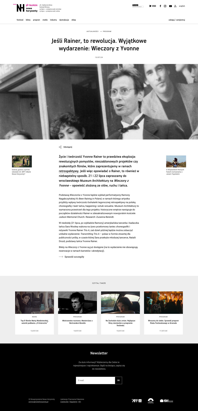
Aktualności (93, 31)
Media (45, 20)
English (182, 6)
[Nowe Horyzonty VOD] (152, 6)
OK (118, 380)
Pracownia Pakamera (76, 399)
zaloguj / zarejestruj (177, 20)
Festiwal (20, 20)
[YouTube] (170, 7)
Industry (53, 20)
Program (36, 20)
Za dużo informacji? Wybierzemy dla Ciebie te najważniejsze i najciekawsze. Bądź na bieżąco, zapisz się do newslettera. (99, 365)
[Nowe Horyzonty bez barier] (175, 7)
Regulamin (73, 402)
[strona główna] (40, 8)
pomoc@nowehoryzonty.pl (38, 402)
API (79, 402)
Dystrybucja (64, 20)
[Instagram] (165, 7)
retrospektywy (68, 171)
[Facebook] (160, 7)
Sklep (74, 20)
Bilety (28, 20)
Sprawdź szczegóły (74, 256)
